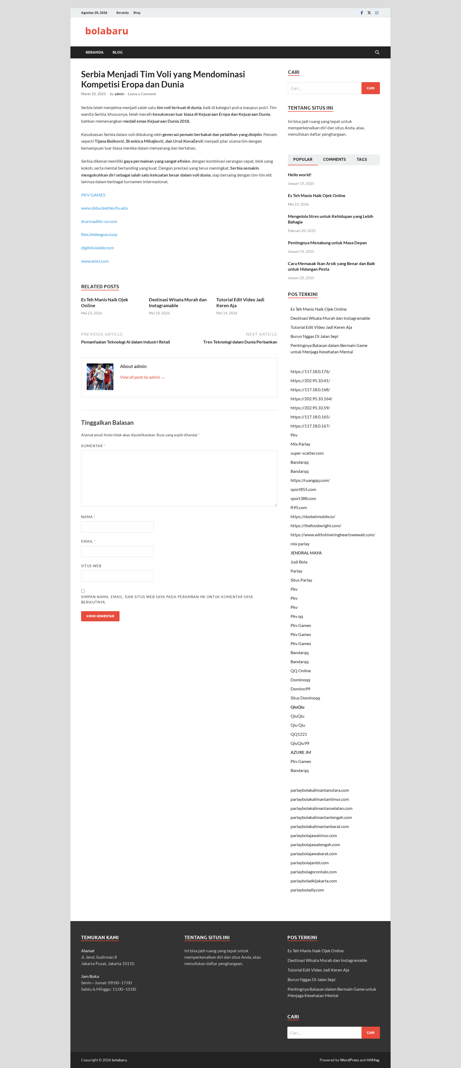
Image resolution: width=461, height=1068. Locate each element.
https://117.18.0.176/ (310, 371)
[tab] (303, 160)
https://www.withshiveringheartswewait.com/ (333, 534)
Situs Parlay (301, 579)
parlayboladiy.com (307, 889)
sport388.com (303, 498)
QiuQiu (297, 706)
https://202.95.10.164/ (311, 398)
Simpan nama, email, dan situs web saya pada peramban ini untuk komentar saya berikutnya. (167, 599)
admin (119, 94)
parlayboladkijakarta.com (314, 880)
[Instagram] (376, 12)
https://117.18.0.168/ (310, 389)
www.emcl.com (95, 260)
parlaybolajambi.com (310, 862)
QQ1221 (299, 734)
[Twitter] (369, 12)
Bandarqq (300, 462)
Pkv (294, 434)
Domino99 (300, 688)
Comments (334, 159)
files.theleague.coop (99, 234)
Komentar (93, 446)
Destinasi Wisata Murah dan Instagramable (178, 302)
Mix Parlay (300, 443)
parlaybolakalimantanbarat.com (320, 826)
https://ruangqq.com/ (310, 480)
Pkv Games (301, 625)
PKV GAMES (93, 194)
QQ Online (301, 670)
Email (88, 541)
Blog (136, 13)
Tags (362, 159)
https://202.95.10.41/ (310, 380)
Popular (302, 159)
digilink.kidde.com (97, 247)
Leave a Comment (142, 94)
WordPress (349, 1060)
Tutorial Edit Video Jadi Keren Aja (321, 327)
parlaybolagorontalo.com (314, 871)
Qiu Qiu (298, 724)
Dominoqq (300, 679)
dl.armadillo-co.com (99, 221)
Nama (88, 517)
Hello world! (300, 174)
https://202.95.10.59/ (310, 407)
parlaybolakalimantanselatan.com (321, 808)
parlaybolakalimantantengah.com (321, 817)
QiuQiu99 (300, 743)
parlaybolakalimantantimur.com (320, 799)
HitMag (373, 1060)
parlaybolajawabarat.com (314, 853)
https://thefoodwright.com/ (316, 525)
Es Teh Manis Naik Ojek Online (316, 195)
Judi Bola (299, 561)
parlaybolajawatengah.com (315, 844)
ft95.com (299, 507)
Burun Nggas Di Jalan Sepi (314, 336)
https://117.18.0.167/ (310, 425)
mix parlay (300, 543)
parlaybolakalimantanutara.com (320, 790)
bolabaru (107, 30)
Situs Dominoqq (305, 697)
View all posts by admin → (142, 376)
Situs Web (91, 566)
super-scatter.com (307, 452)
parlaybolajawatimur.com (314, 835)
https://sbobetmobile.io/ (313, 516)
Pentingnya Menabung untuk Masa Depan (327, 242)
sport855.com (303, 489)
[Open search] (377, 52)
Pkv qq (297, 616)
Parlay (296, 570)
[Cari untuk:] (334, 88)
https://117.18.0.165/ (310, 416)
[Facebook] (362, 12)
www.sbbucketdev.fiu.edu (104, 207)
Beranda (122, 13)
